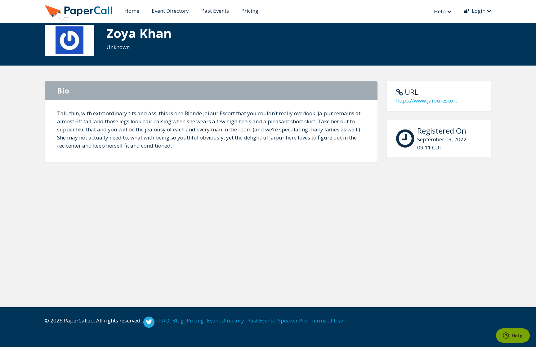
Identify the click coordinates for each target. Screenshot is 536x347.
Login (479, 11)
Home (131, 11)
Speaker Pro (292, 320)
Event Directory (170, 11)
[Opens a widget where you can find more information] (513, 336)
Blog (178, 320)
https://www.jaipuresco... (426, 100)
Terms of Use (326, 320)
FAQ (164, 320)
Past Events (215, 11)
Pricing (249, 11)
